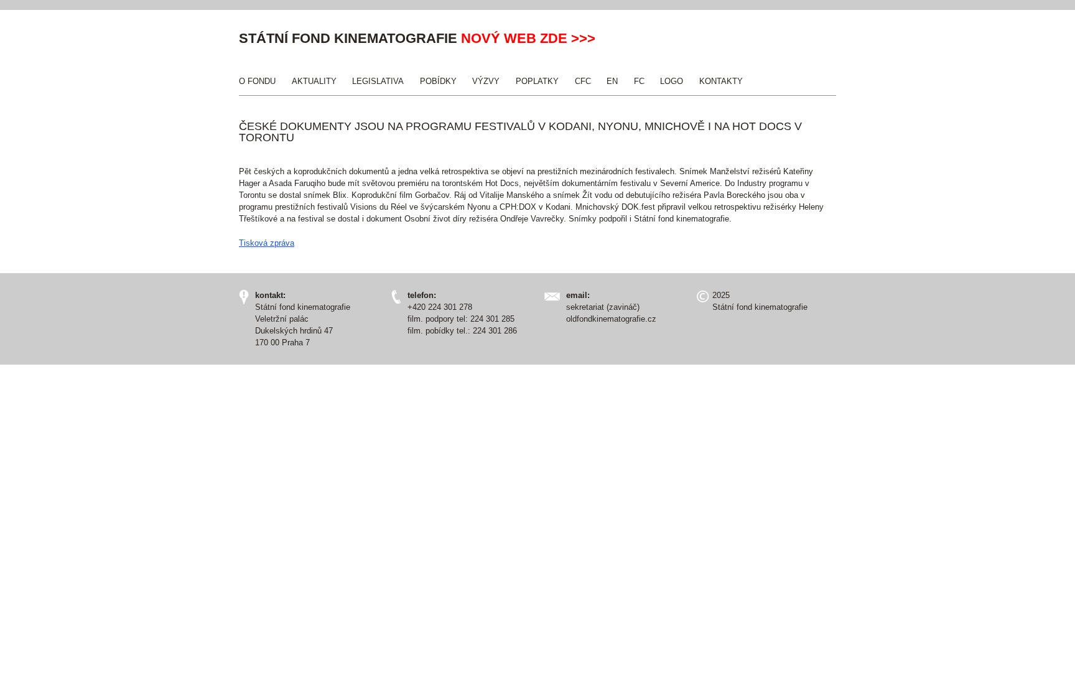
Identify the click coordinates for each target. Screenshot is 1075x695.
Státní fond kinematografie (348, 38)
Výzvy (486, 81)
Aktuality (314, 81)
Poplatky (537, 81)
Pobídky (438, 81)
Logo (671, 81)
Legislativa (378, 81)
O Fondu (257, 81)
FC (639, 81)
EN (612, 81)
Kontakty (721, 81)
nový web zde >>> (528, 38)
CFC (583, 81)
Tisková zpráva (266, 243)
